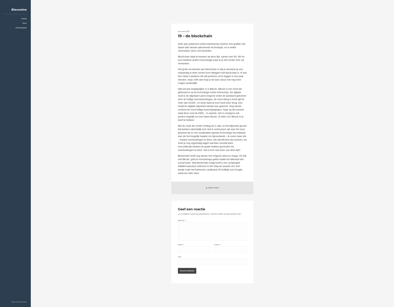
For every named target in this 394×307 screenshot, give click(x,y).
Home (24, 19)
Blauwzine (19, 9)
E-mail (217, 245)
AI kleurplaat (21, 28)
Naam (181, 245)
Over (24, 23)
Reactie (182, 220)
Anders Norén (23, 302)
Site (179, 257)
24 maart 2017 (184, 31)
